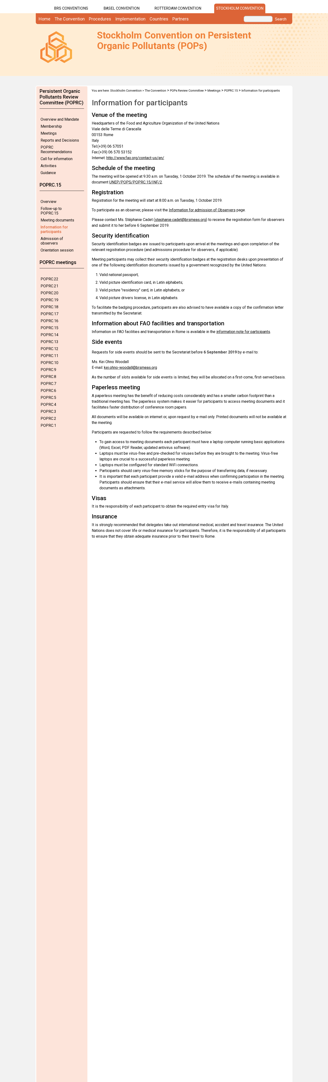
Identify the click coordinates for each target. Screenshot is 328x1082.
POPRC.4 (48, 404)
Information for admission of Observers (202, 210)
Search (280, 19)
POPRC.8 (48, 376)
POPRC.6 (48, 390)
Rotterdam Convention (177, 8)
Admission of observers (52, 240)
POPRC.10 (49, 362)
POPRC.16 (49, 321)
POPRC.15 (49, 328)
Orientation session (57, 250)
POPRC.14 (49, 335)
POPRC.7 (48, 383)
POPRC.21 (49, 286)
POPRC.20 (49, 293)
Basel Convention (121, 8)
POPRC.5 (48, 397)
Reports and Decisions (60, 140)
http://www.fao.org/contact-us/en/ (135, 158)
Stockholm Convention (239, 8)
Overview (48, 201)
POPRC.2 (48, 418)
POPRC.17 (49, 314)
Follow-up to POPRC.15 (51, 210)
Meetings (49, 133)
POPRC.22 (49, 279)
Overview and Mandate (60, 119)
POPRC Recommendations (56, 149)
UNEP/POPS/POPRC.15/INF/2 (135, 182)
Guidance (48, 172)
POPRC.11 (49, 355)
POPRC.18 (49, 307)
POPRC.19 (49, 300)
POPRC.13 (49, 342)
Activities (48, 166)
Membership (51, 126)
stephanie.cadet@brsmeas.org (180, 219)
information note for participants (243, 331)
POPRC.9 (48, 369)
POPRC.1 (48, 425)
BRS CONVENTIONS (71, 8)
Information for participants (54, 229)
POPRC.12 (49, 348)
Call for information (57, 159)
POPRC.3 (48, 411)
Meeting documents (57, 220)
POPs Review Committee (187, 90)
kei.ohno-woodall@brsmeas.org (130, 367)
